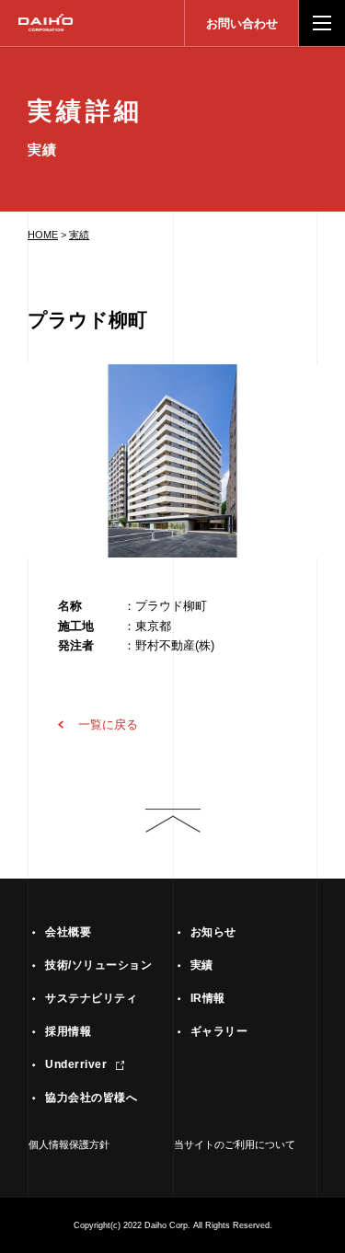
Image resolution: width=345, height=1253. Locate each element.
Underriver (76, 1064)
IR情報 (207, 998)
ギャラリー (218, 1031)
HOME (43, 234)
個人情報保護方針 (69, 1144)
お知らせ (213, 931)
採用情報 (68, 1031)
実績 (79, 234)
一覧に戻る (108, 724)
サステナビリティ (91, 998)
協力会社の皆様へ (91, 1097)
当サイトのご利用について (234, 1144)
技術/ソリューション (98, 965)
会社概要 (68, 931)
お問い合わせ (242, 23)
